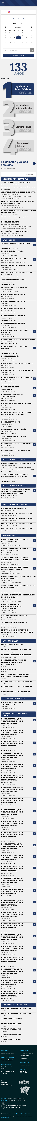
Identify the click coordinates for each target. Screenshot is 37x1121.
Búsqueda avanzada (18, 55)
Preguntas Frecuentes (26, 1065)
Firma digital (23, 1058)
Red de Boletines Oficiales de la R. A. (8, 1068)
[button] (29, 174)
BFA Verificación (24, 1055)
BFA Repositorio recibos (26, 1053)
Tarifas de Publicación (7, 1060)
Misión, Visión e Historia (7, 1053)
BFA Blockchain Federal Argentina (7, 1072)
